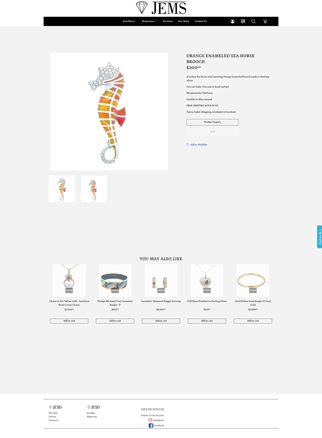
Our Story (183, 21)
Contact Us (201, 21)
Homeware (148, 21)
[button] (196, 145)
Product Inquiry (212, 122)
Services (168, 21)
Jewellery (129, 21)
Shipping (206, 112)
